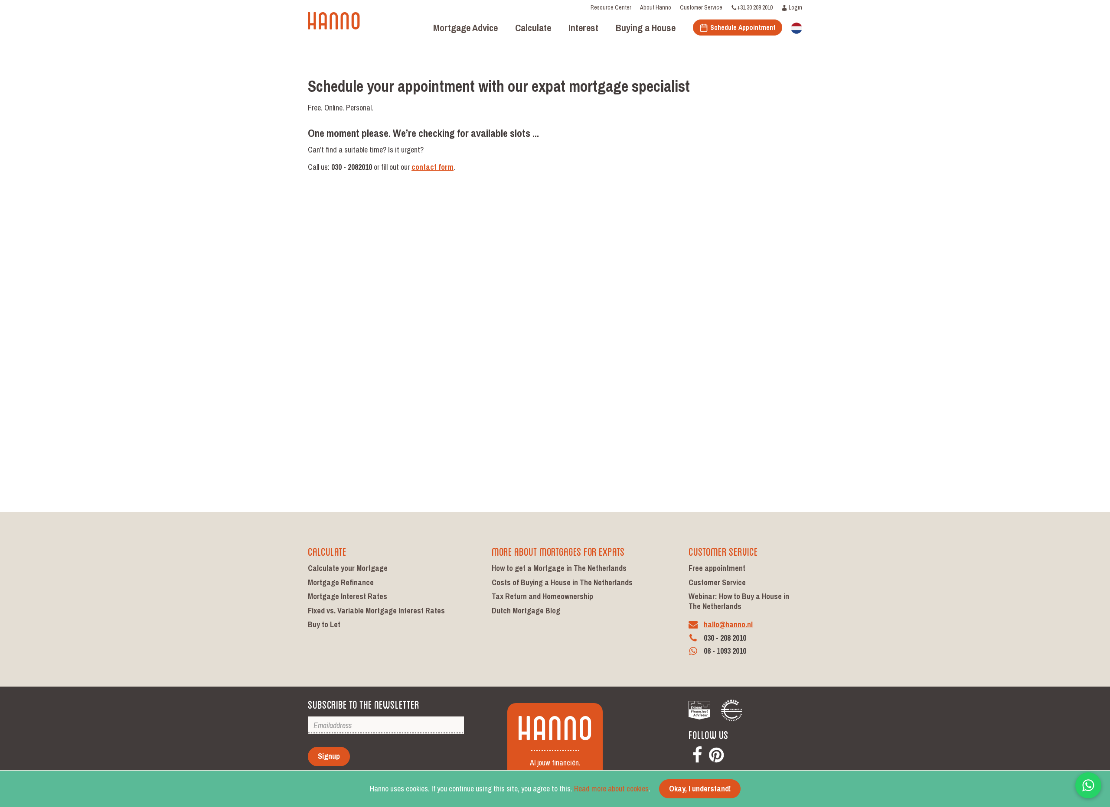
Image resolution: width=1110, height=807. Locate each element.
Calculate (327, 550)
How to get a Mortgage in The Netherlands (559, 568)
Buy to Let (324, 624)
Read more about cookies (611, 788)
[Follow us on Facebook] (697, 753)
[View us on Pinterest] (716, 753)
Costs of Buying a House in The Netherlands (562, 582)
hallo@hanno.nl (728, 624)
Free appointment (717, 568)
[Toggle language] (796, 27)
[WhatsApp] (1088, 785)
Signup (329, 756)
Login (794, 7)
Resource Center (611, 7)
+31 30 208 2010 (755, 7)
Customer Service (701, 7)
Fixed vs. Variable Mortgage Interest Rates (376, 610)
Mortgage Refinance (341, 582)
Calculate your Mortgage (348, 568)
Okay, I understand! (700, 788)
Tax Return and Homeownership (542, 596)
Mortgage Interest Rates (347, 596)
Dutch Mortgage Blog (526, 610)
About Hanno (655, 7)
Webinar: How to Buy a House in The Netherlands (739, 601)
